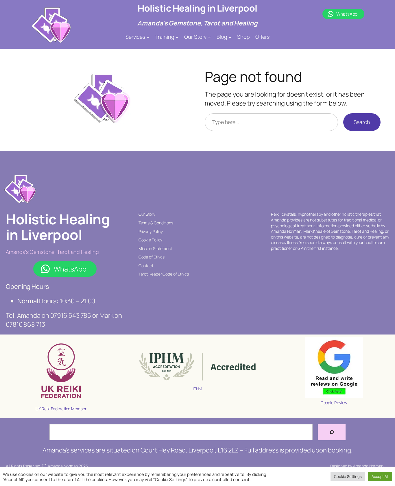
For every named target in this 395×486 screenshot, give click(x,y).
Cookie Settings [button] (348, 476)
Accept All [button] (380, 476)
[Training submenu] (177, 36)
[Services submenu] (148, 36)
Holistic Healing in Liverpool (197, 8)
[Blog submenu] (230, 36)
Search (362, 122)
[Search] (332, 432)
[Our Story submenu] (209, 36)
